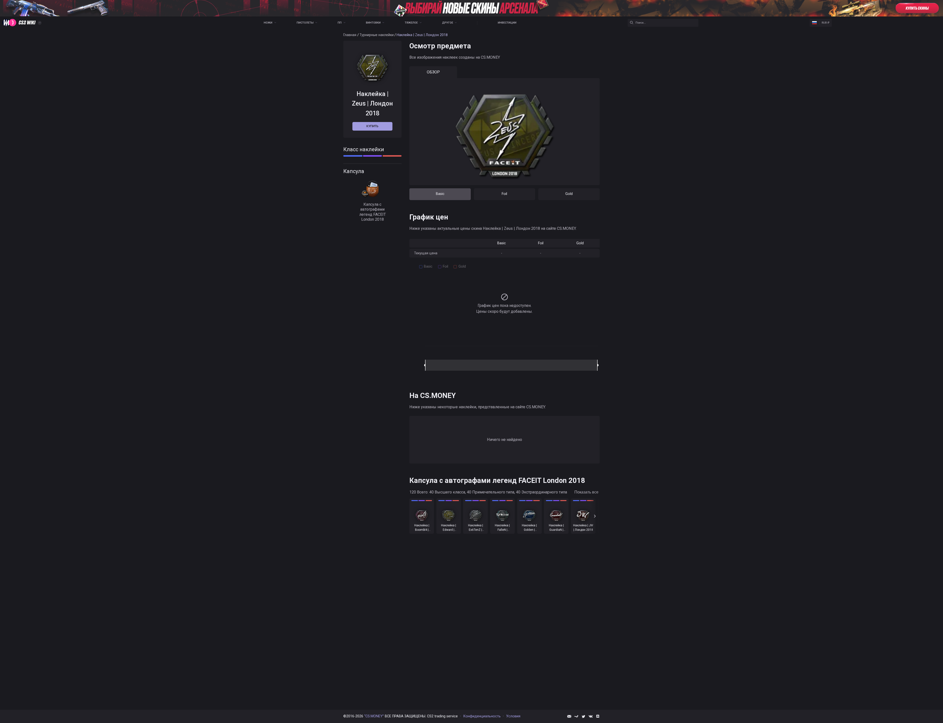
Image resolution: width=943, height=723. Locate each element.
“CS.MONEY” (374, 716)
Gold (569, 194)
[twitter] (583, 716)
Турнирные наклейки (377, 35)
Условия (513, 716)
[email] (569, 716)
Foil (504, 194)
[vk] (591, 716)
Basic (440, 194)
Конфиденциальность (482, 716)
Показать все (586, 492)
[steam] (576, 716)
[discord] (598, 716)
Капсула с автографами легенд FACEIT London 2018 (372, 212)
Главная (349, 35)
